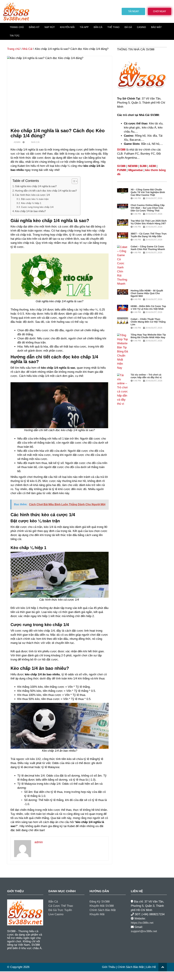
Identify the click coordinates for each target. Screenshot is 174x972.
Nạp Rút (50, 27)
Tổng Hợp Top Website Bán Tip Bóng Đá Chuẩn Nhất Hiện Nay (148, 336)
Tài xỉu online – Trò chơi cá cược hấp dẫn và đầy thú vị (146, 376)
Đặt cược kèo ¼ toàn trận (35, 199)
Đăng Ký (34, 27)
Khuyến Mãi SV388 (102, 905)
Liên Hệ (151, 967)
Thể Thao (113, 27)
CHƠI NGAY (159, 11)
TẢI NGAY (133, 11)
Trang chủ (13, 49)
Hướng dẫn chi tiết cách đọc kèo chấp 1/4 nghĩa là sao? (46, 190)
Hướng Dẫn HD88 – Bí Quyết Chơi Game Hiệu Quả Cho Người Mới (147, 293)
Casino (141, 27)
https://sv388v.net (142, 922)
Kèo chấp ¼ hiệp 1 (31, 203)
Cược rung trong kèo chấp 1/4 (37, 207)
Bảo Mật (156, 27)
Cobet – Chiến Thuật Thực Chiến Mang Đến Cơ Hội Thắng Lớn (148, 322)
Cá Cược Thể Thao (60, 905)
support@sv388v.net (144, 931)
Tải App (84, 27)
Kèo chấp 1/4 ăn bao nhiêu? (30, 211)
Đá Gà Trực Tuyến (60, 910)
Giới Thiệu (108, 967)
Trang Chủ (17, 27)
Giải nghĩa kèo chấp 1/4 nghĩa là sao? (36, 186)
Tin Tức (15, 35)
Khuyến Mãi (67, 27)
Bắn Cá (98, 27)
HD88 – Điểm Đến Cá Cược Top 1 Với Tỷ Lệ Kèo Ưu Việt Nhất (148, 307)
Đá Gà (128, 27)
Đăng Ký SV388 (100, 901)
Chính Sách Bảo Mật (103, 910)
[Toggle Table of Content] (73, 181)
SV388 (121, 149)
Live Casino (55, 914)
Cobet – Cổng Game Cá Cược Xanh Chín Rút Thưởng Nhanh (148, 248)
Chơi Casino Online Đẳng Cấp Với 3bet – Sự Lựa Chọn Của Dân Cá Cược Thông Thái (148, 208)
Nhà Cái (27, 49)
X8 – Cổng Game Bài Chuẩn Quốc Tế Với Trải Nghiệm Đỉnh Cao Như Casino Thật (148, 192)
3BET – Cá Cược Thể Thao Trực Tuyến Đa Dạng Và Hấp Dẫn (149, 235)
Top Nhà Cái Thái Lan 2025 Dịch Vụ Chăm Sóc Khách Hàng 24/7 (149, 222)
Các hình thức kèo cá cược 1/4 (32, 194)
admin (17, 142)
